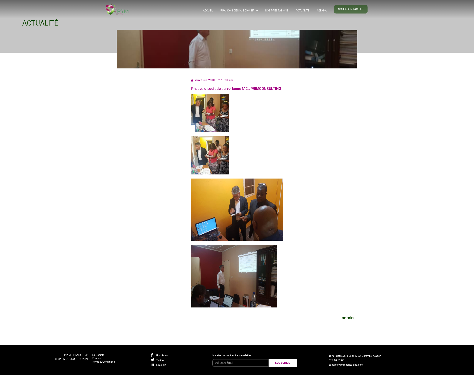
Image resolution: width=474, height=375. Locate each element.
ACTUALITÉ (302, 10)
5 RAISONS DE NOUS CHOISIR (237, 10)
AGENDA (322, 10)
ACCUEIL (208, 10)
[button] (351, 9)
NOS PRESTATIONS (276, 10)
